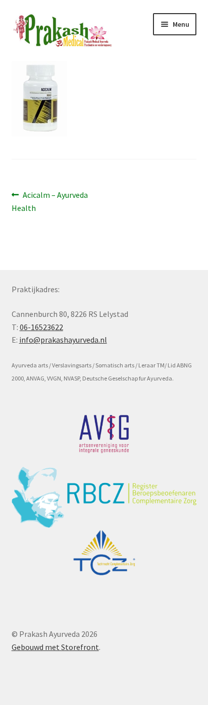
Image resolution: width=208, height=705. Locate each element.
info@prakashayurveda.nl (63, 340)
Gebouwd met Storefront (55, 647)
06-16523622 (41, 327)
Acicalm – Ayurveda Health (50, 201)
